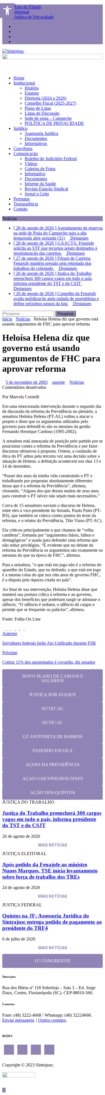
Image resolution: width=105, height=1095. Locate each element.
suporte (58, 382)
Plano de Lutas (38, 108)
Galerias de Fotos (40, 168)
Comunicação (25, 153)
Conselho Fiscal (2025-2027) (50, 103)
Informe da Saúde (40, 183)
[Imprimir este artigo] (26, 628)
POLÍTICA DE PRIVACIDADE (54, 123)
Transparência (25, 204)
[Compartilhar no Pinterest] (18, 628)
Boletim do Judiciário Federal (51, 158)
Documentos (36, 138)
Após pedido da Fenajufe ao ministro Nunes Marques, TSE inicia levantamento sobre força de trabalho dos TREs (50, 871)
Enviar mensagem (18, 1020)
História (32, 88)
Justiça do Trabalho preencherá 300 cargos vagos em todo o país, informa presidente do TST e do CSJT (51, 819)
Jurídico (20, 128)
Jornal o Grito (37, 193)
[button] (7, 10)
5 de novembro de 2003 (27, 382)
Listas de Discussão (42, 113)
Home (18, 78)
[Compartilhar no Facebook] (4, 628)
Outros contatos (52, 1020)
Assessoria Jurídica (41, 133)
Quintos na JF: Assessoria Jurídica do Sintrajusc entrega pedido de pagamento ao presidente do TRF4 (52, 922)
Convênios (22, 148)
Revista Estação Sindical (46, 188)
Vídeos (31, 163)
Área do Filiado (27, 6)
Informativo (35, 173)
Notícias (76, 382)
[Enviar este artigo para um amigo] (22, 628)
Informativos (36, 143)
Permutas (21, 198)
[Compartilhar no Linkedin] (13, 628)
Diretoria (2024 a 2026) (45, 98)
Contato (20, 209)
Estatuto (32, 93)
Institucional (24, 83)
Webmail (21, 12)
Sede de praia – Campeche (48, 118)
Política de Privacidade (33, 17)
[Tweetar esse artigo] (9, 628)
